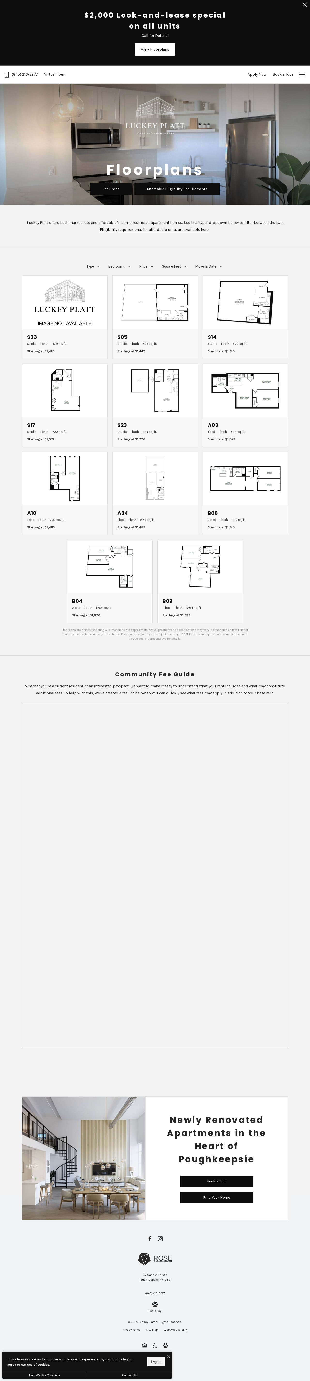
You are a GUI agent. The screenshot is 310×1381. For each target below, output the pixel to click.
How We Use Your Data (44, 1375)
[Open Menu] (302, 74)
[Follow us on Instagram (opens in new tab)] (160, 1238)
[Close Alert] (305, 6)
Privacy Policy (131, 1329)
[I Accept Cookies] (168, 1357)
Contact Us (129, 1375)
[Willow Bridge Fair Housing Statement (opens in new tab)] (144, 1345)
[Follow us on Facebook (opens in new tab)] (149, 1238)
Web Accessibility (176, 1329)
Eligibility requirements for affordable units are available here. (154, 229)
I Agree (156, 1362)
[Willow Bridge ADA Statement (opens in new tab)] (155, 1345)
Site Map (152, 1329)
